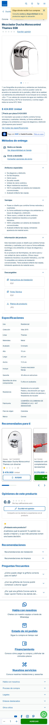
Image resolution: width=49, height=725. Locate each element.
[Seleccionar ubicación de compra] (32, 3)
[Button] (4, 721)
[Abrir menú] (44, 3)
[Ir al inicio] (4, 3)
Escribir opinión (24, 31)
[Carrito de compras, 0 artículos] (38, 3)
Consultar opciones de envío (19, 159)
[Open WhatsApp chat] (43, 714)
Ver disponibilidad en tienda (19, 150)
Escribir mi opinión (26, 508)
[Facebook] (21, 716)
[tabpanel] (24, 58)
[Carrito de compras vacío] (38, 3)
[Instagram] (27, 716)
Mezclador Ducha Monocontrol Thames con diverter (16, 462)
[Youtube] (16, 716)
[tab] (21, 82)
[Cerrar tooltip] (44, 10)
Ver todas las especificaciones (15, 128)
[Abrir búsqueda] (26, 3)
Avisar (18, 477)
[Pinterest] (33, 716)
